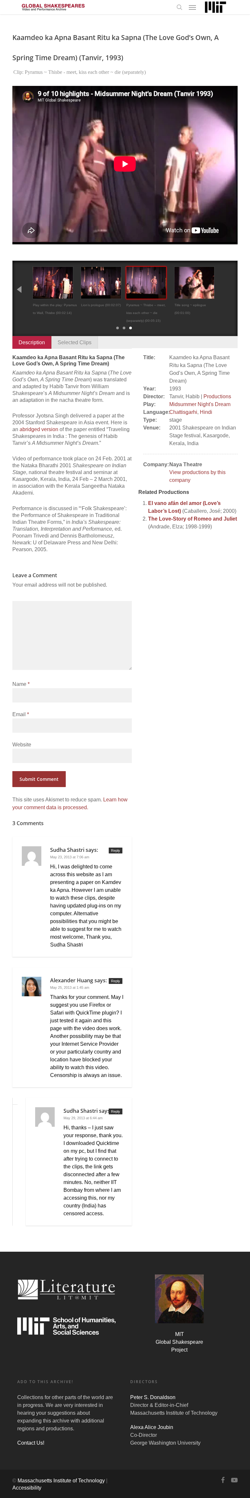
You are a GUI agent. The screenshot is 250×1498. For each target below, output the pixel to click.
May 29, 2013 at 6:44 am (83, 1118)
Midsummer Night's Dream (199, 404)
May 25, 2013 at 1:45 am (69, 987)
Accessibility (26, 1488)
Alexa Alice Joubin (151, 1427)
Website (21, 744)
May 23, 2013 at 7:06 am (69, 857)
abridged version (39, 429)
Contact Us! (30, 1443)
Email (20, 714)
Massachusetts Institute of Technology (61, 1480)
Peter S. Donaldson (152, 1397)
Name (21, 684)
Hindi (206, 412)
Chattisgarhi (183, 412)
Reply (115, 850)
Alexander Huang (71, 980)
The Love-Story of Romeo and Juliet (192, 519)
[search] (179, 7)
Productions (217, 396)
